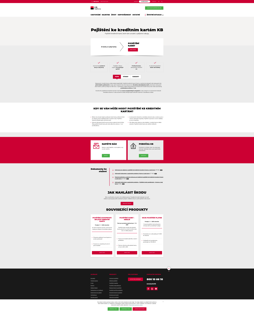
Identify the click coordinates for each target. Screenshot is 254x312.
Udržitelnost (94, 295)
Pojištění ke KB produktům (116, 290)
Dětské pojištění (113, 280)
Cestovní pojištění (113, 278)
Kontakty (93, 278)
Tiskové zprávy (94, 280)
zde (108, 303)
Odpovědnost (124, 15)
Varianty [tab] (135, 76)
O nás (92, 283)
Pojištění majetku (113, 283)
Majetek (106, 15)
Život (113, 15)
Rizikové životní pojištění (115, 288)
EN (158, 1)
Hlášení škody (94, 288)
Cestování (95, 15)
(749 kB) (138, 170)
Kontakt (154, 1)
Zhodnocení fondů (114, 295)
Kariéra (92, 285)
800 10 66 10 (155, 279)
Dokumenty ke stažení (96, 292)
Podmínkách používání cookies (136, 305)
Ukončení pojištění (114, 297)
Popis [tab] (117, 76)
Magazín (136, 1)
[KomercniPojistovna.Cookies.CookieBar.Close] (163, 301)
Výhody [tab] (125, 76)
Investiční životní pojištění (115, 292)
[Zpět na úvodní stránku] (96, 8)
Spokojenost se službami (97, 290)
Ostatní (136, 15)
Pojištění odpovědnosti (115, 285)
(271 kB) (135, 173)
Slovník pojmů (94, 297)
